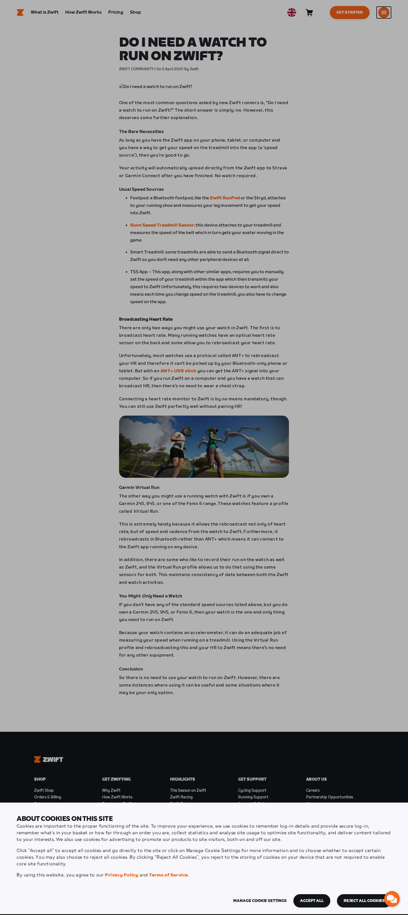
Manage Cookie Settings (260, 901)
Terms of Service (168, 875)
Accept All (312, 901)
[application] (391, 898)
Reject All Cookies (364, 901)
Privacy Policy (121, 875)
